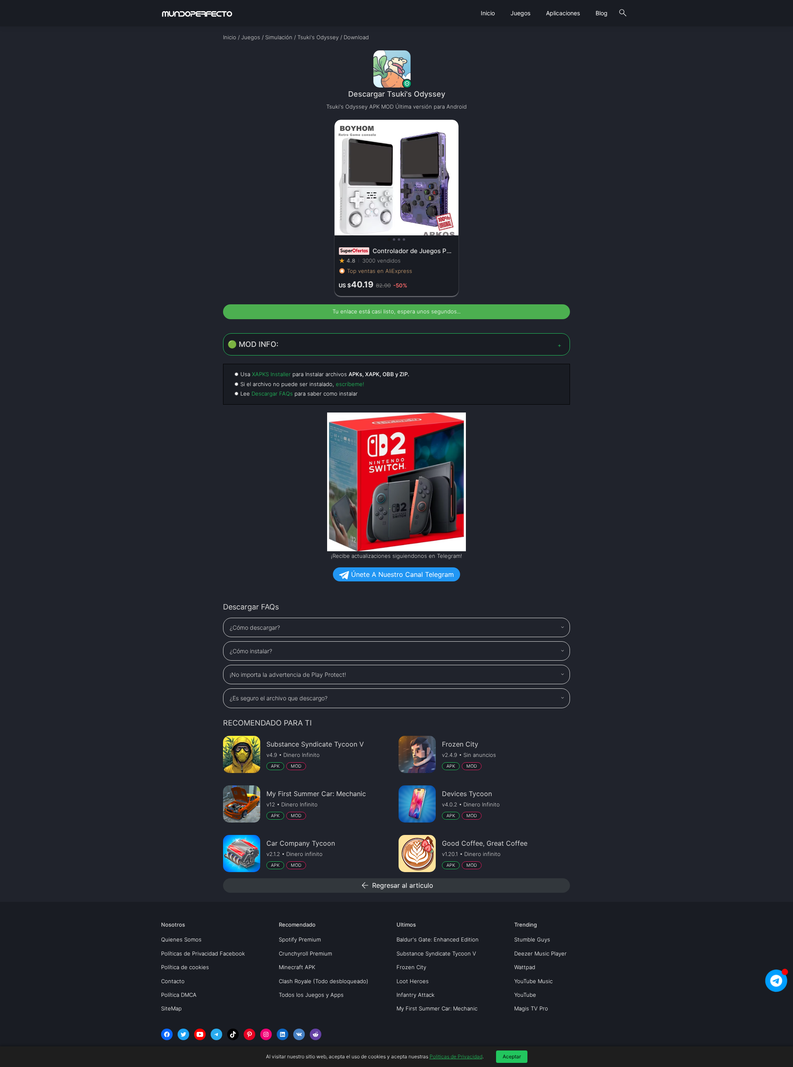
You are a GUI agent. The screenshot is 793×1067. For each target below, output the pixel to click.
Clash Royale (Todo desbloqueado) (323, 981)
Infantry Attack (415, 994)
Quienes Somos (181, 939)
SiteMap (171, 1008)
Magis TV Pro (531, 1008)
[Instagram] (266, 1034)
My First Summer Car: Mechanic (436, 1008)
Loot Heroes (412, 981)
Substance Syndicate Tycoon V (436, 953)
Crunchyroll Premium (305, 953)
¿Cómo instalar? (251, 650)
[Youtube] (200, 1034)
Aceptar (512, 1056)
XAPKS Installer (271, 374)
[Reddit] (315, 1034)
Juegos (520, 13)
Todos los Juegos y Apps (311, 994)
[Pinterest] (249, 1034)
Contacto (173, 981)
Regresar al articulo (396, 885)
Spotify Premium (300, 939)
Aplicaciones (563, 13)
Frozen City (411, 967)
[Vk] (299, 1034)
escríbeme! (350, 384)
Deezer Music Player (540, 953)
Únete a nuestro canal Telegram (401, 574)
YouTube (525, 994)
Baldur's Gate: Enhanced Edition (437, 939)
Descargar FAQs (272, 393)
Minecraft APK (297, 967)
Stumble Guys (532, 939)
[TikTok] (233, 1034)
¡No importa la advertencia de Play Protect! (288, 674)
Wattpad (524, 967)
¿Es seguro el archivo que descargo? (279, 698)
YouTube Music (533, 981)
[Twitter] (183, 1034)
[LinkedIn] (282, 1034)
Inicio (488, 13)
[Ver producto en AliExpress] (396, 208)
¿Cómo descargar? (255, 627)
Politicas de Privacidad (456, 1056)
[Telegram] (216, 1034)
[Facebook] (167, 1034)
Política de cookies (185, 967)
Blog (602, 13)
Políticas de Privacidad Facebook (203, 953)
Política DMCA (179, 994)
